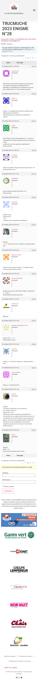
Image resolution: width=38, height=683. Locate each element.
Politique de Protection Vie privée (20, 661)
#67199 (34, 174)
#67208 (34, 344)
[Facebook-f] (16, 677)
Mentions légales (10, 656)
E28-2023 (9, 44)
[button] (34, 10)
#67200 (34, 197)
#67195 (34, 66)
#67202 (34, 250)
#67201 (34, 224)
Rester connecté (9, 486)
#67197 (34, 121)
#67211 (34, 430)
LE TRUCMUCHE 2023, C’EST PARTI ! (25, 39)
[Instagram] (21, 677)
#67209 (34, 367)
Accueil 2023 (5, 39)
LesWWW (19, 673)
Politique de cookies (25, 656)
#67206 (34, 299)
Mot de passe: (6, 479)
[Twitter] (19, 677)
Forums (12, 39)
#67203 (34, 273)
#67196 (34, 93)
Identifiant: (5, 473)
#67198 (34, 150)
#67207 (34, 320)
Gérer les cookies (10, 668)
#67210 (34, 389)
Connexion (8, 491)
